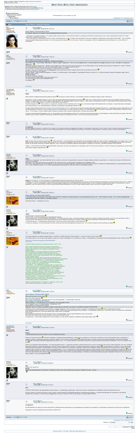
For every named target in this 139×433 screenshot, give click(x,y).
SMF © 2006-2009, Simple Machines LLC (76, 431)
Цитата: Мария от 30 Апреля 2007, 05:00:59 (37, 294)
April (7, 55)
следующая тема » (128, 18)
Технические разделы (15, 14)
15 (15, 21)
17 (19, 21)
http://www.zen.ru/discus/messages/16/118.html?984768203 (40, 240)
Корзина (13, 16)
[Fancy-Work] (9, 63)
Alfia (7, 191)
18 (21, 21)
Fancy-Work (28, 86)
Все (26, 21)
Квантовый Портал (13, 13)
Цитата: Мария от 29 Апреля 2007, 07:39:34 (37, 31)
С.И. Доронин (10, 89)
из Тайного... (15, 18)
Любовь (8, 154)
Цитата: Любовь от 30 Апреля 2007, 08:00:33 (37, 195)
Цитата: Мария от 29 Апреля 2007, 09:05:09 (37, 59)
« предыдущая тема (118, 18)
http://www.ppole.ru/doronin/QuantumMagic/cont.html (56, 108)
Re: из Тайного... (37, 27)
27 (24, 21)
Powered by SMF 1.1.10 (59, 431)
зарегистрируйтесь (37, 1)
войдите (27, 1)
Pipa (7, 27)
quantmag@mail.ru (34, 9)
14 (14, 21)
